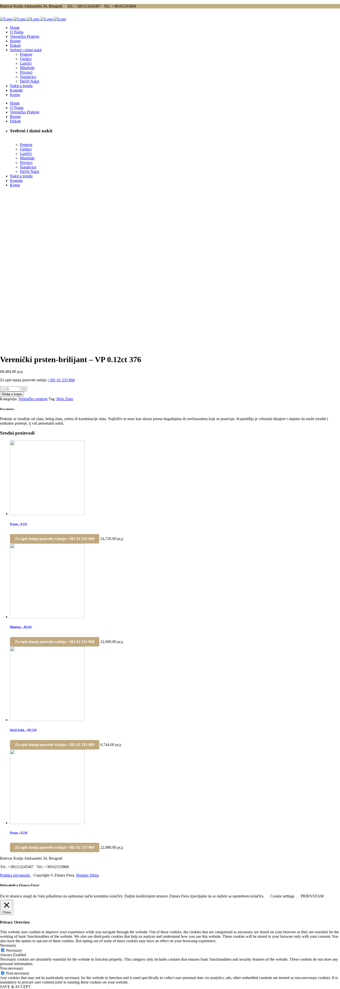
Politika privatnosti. (15, 875)
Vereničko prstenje (33, 399)
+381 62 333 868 (61, 380)
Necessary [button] (8, 945)
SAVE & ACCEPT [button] (15, 987)
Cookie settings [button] (282, 896)
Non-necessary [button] (11, 968)
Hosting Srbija (87, 875)
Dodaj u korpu (12, 394)
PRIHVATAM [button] (312, 896)
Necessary (14, 950)
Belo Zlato (65, 399)
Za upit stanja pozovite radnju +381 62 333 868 (54, 539)
